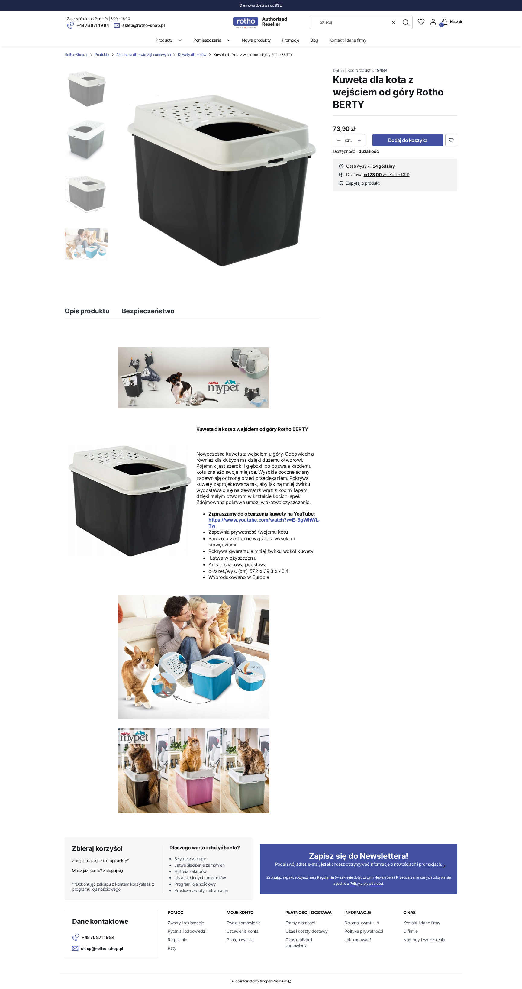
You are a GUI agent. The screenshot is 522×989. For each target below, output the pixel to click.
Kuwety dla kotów (192, 54)
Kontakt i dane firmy (421, 922)
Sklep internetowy (259, 981)
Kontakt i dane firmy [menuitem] (347, 40)
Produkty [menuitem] (164, 40)
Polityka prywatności (363, 931)
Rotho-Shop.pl (76, 54)
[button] (405, 22)
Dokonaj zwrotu (359, 922)
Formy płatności (300, 922)
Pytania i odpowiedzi (187, 931)
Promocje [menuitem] (290, 40)
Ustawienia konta (242, 931)
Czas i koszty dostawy (306, 931)
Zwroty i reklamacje (186, 922)
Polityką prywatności (366, 883)
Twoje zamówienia (243, 922)
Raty (172, 948)
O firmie (410, 931)
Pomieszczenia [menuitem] (207, 40)
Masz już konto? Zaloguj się (97, 870)
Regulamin (325, 877)
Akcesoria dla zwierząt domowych (143, 54)
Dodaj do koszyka (407, 140)
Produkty (102, 54)
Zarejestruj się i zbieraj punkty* (100, 860)
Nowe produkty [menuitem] (256, 40)
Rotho (338, 70)
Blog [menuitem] (314, 40)
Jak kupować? (358, 939)
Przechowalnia (240, 939)
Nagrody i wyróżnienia (424, 939)
